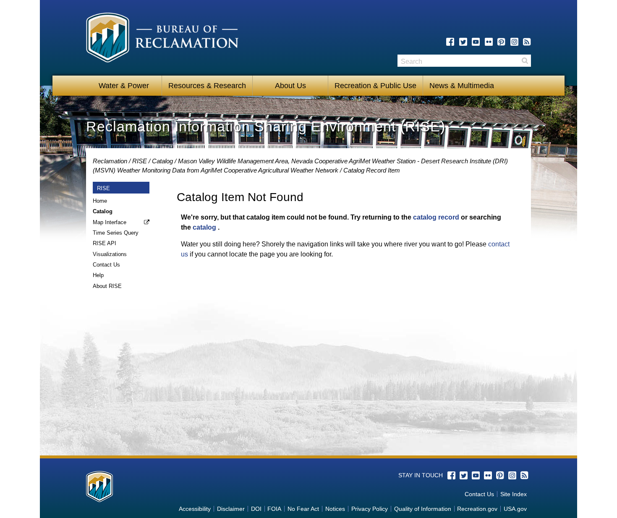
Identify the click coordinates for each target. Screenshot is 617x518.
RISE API (104, 243)
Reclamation (110, 161)
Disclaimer (231, 508)
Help (98, 275)
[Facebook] (450, 42)
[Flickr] (489, 42)
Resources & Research (207, 85)
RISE (139, 161)
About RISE (107, 286)
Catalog (162, 161)
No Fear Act (303, 508)
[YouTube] (476, 42)
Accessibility (195, 508)
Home (100, 201)
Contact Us (106, 265)
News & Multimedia (461, 85)
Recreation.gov (477, 508)
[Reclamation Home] (162, 39)
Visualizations (110, 254)
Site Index (513, 494)
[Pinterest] (501, 42)
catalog (204, 227)
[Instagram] (514, 42)
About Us (290, 85)
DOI (256, 508)
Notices (335, 508)
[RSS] (527, 42)
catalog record (436, 217)
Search (524, 61)
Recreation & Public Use (375, 85)
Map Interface (109, 222)
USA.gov (515, 508)
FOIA (274, 508)
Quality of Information (422, 508)
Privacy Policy (369, 508)
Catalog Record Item (371, 170)
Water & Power (124, 85)
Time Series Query (116, 233)
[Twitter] (463, 42)
